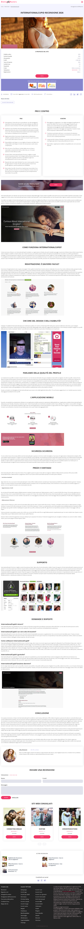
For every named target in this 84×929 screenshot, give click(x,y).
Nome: (3, 778)
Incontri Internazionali (7, 102)
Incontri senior (24, 906)
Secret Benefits (39, 913)
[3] (13, 775)
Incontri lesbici (39, 904)
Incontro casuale (25, 901)
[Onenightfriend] (51, 86)
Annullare (15, 797)
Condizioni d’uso (5, 901)
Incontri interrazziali (40, 897)
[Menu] (82, 2)
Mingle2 (23, 908)
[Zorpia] (44, 858)
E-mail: (45, 778)
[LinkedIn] (74, 94)
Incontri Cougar (24, 904)
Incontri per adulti (25, 894)
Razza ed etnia (5, 98)
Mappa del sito (4, 904)
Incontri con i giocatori (41, 894)
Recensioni (3, 889)
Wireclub (37, 918)
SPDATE (37, 915)
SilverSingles (24, 915)
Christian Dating (25, 899)
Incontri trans (38, 892)
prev (39, 844)
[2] (11, 775)
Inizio (55, 185)
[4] (15, 775)
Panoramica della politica (7, 899)
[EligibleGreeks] (4, 858)
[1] (10, 775)
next (44, 844)
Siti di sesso (24, 897)
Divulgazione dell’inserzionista (8, 897)
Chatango (23, 922)
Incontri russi (38, 889)
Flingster (37, 911)
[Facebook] (71, 94)
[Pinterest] (81, 94)
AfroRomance (24, 918)
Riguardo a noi (4, 892)
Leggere (14, 833)
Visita (42, 76)
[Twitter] (77, 94)
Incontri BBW (38, 901)
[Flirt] (42, 86)
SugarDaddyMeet (25, 920)
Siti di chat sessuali (40, 899)
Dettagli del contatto (6, 894)
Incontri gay (24, 892)
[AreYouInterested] (4, 870)
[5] (16, 775)
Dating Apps (24, 889)
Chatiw (37, 908)
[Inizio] (9, 2)
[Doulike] (44, 864)
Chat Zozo (37, 920)
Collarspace (38, 906)
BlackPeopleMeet (25, 913)
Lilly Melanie (23, 750)
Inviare (6, 797)
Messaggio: (4, 785)
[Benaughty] (32, 86)
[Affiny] (4, 864)
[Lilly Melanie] (10, 755)
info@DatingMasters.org (69, 891)
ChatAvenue (24, 911)
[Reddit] (38, 880)
